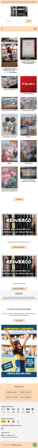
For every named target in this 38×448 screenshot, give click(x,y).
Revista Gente (29, 163)
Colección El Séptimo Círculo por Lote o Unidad (28, 180)
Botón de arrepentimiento (10, 437)
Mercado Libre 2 (19, 289)
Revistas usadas (12, 397)
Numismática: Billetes (28, 110)
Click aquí (19, 320)
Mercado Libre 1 (19, 247)
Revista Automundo (9, 89)
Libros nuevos (12, 392)
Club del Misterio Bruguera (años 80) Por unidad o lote (9, 190)
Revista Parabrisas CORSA (9, 110)
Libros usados (25, 392)
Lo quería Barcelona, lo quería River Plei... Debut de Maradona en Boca (9, 69)
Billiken (9, 163)
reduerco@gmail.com (9, 435)
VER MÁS (19, 199)
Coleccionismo (26, 397)
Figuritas (28, 137)
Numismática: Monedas (9, 137)
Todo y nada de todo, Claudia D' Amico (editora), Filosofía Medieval (28, 62)
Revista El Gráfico (28, 94)
